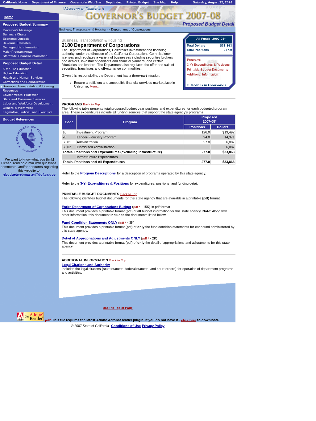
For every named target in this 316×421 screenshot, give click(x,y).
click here (188, 320)
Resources (10, 90)
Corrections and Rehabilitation (24, 82)
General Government (18, 107)
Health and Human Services (23, 77)
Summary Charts (14, 34)
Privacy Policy (153, 326)
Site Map (159, 2)
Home (8, 17)
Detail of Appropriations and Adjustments (101, 238)
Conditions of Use (126, 326)
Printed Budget (138, 2)
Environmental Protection (21, 94)
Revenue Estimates (17, 43)
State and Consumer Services (24, 99)
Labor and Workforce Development (27, 103)
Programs (194, 59)
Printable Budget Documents (207, 69)
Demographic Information (21, 47)
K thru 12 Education (17, 69)
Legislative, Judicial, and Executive (27, 112)
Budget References (18, 119)
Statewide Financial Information (25, 56)
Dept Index (114, 2)
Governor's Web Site (85, 2)
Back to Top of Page (118, 307)
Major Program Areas (17, 51)
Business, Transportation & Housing (28, 86)
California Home (15, 2)
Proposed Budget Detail (22, 63)
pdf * (136, 207)
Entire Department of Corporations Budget (96, 207)
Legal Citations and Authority (86, 265)
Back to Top (91, 104)
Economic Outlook (16, 38)
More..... (96, 86)
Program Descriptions (98, 173)
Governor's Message (17, 30)
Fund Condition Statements (89, 222)
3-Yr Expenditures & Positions (208, 64)
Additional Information (202, 74)
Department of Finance (49, 2)
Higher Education (15, 73)
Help (174, 2)
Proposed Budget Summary (25, 24)
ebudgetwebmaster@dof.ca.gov (29, 174)
